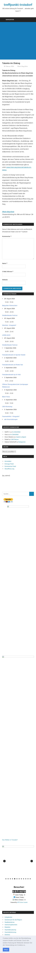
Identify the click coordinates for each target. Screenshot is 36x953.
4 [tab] (12, 878)
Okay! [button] (6, 949)
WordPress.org (9, 469)
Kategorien (22, 442)
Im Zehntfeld (16, 432)
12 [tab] (30, 878)
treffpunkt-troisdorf (18, 5)
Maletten (7, 927)
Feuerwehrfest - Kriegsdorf (10, 416)
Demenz (7, 935)
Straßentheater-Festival (9, 315)
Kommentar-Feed (10, 466)
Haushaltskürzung (10, 932)
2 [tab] (8, 878)
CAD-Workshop (7, 406)
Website (5, 280)
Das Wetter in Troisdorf (9, 840)
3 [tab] (10, 878)
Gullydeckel (8, 917)
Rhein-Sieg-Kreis (22, 66)
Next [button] (31, 861)
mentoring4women (11, 925)
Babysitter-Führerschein (9, 305)
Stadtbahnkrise (9, 922)
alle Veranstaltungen (11, 419)
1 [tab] (5, 878)
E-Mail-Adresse (7, 271)
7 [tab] (19, 878)
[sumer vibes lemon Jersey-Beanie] (18, 861)
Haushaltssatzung (10, 930)
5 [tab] (14, 878)
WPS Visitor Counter (22, 902)
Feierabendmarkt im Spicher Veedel (13, 355)
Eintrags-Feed (9, 464)
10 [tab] (25, 878)
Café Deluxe (15, 439)
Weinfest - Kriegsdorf (9, 325)
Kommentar (6, 236)
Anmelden (8, 461)
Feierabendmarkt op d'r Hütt (11, 374)
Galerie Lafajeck (21, 437)
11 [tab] (28, 878)
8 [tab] (21, 878)
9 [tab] (23, 878)
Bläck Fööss (6, 397)
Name (4, 263)
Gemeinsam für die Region (13, 920)
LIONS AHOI (6, 335)
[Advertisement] (18, 41)
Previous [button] (4, 861)
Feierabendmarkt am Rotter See (12, 365)
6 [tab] (16, 878)
